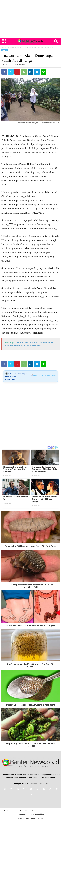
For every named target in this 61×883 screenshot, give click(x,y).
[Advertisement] (30, 18)
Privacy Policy (22, 814)
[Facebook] (4, 72)
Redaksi (6, 811)
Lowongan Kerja (51, 811)
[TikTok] (37, 789)
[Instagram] (17, 789)
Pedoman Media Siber (21, 811)
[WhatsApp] (24, 72)
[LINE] (43, 72)
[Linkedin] (30, 72)
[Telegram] (37, 72)
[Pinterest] (17, 72)
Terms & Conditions (37, 814)
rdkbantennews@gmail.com (36, 783)
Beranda (4, 47)
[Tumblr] (44, 789)
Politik (12, 47)
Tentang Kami (37, 811)
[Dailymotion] (4, 789)
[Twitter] (11, 72)
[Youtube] (30, 795)
